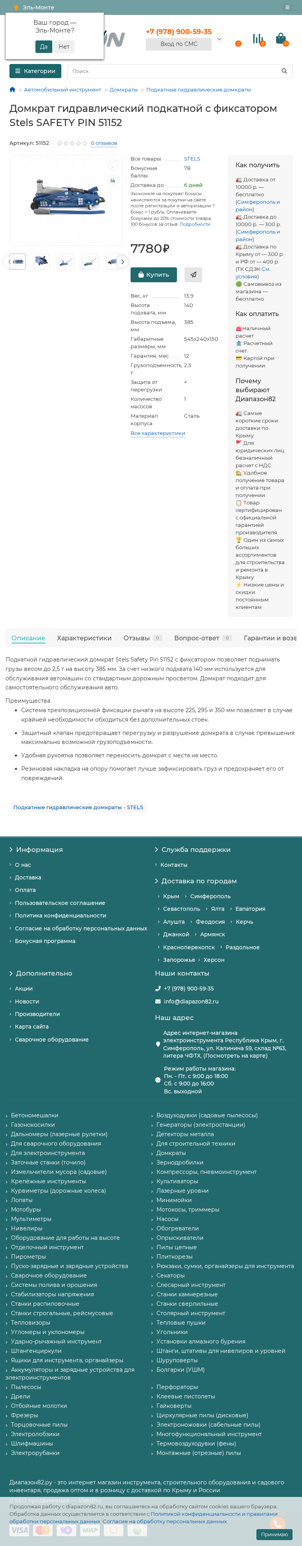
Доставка (28, 877)
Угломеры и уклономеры (48, 1332)
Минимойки (174, 1200)
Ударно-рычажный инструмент (56, 1341)
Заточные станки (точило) (48, 1162)
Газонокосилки (33, 1124)
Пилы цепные (177, 1247)
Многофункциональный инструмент (209, 1434)
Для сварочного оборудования (56, 1143)
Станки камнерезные (187, 1294)
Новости (27, 1001)
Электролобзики (35, 1434)
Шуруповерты (177, 1360)
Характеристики (84, 638)
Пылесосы (26, 1387)
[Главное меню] (287, 7)
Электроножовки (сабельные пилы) (209, 1424)
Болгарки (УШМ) (181, 1369)
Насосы (168, 1219)
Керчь (244, 922)
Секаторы (171, 1275)
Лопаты (22, 1200)
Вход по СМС (178, 44)
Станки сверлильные (187, 1303)
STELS (192, 158)
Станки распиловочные (45, 1303)
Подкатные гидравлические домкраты (198, 89)
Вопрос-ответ (201, 638)
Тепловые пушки (181, 1322)
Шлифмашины (32, 1443)
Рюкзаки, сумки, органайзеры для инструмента (225, 1266)
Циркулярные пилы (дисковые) (203, 1415)
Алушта (174, 922)
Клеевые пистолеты (186, 1396)
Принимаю (274, 1534)
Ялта (218, 909)
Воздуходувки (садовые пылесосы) (207, 1115)
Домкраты (124, 89)
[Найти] (284, 71)
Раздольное (243, 947)
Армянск (212, 934)
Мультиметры (31, 1219)
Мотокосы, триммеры (188, 1209)
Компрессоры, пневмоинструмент (207, 1171)
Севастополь (181, 909)
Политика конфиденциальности (60, 915)
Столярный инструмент (191, 1313)
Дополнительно (44, 973)
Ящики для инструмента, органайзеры (67, 1360)
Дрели (20, 1396)
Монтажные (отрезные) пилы (199, 1452)
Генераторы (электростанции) (201, 1124)
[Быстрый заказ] (193, 274)
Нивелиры (26, 1228)
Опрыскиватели (180, 1237)
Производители (37, 1014)
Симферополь (210, 896)
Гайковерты (174, 1405)
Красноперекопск (189, 947)
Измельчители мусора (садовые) (59, 1171)
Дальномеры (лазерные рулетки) (59, 1134)
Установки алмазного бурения (201, 1341)
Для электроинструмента (48, 1153)
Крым (171, 896)
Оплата (25, 890)
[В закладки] (112, 164)
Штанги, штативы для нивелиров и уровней (221, 1350)
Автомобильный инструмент (62, 89)
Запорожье (179, 960)
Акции (24, 988)
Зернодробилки (180, 1162)
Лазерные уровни (183, 1190)
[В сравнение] (112, 180)
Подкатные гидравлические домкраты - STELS (78, 807)
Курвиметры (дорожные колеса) (58, 1190)
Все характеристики (158, 433)
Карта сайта (32, 1026)
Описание (28, 638)
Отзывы (141, 638)
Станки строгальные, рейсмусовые (62, 1313)
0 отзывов (104, 143)
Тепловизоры (30, 1322)
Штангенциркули (36, 1350)
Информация (39, 849)
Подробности (195, 224)
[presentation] (10, 262)
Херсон (214, 960)
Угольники (172, 1332)
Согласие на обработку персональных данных (165, 1521)
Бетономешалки (35, 1115)
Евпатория (250, 909)
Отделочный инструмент (47, 1247)
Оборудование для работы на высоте (65, 1237)
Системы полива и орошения (54, 1284)
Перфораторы (177, 1387)
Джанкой (176, 934)
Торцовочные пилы (39, 1424)
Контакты (174, 865)
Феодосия (210, 922)
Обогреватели (178, 1228)
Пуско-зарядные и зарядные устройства (69, 1266)
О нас (23, 865)
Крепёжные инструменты (48, 1181)
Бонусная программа (45, 941)
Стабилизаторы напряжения (52, 1294)
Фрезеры (24, 1415)
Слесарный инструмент (191, 1284)
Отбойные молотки (39, 1405)
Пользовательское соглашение (60, 903)
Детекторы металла (185, 1134)
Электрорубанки (35, 1452)
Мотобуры (26, 1209)
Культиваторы (177, 1181)
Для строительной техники (196, 1143)
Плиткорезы (175, 1256)
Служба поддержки (196, 849)
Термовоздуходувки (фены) (196, 1443)
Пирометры (28, 1256)
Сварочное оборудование (52, 1039)
